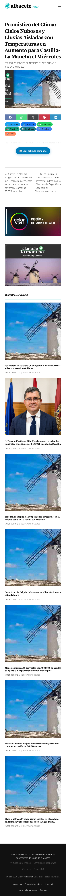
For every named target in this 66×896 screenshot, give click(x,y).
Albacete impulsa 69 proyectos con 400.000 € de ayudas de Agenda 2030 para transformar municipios (33, 669)
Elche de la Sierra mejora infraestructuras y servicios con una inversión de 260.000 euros (32, 745)
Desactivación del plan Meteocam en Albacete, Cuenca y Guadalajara (33, 594)
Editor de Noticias (28, 63)
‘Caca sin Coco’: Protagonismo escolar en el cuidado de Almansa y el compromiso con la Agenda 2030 (31, 820)
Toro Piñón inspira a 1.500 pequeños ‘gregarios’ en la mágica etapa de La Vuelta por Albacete (32, 518)
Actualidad (48, 63)
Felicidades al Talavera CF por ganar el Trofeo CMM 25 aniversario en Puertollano (33, 367)
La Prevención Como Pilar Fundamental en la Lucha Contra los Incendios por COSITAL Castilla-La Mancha (33, 442)
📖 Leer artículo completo (33, 150)
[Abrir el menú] (59, 6)
